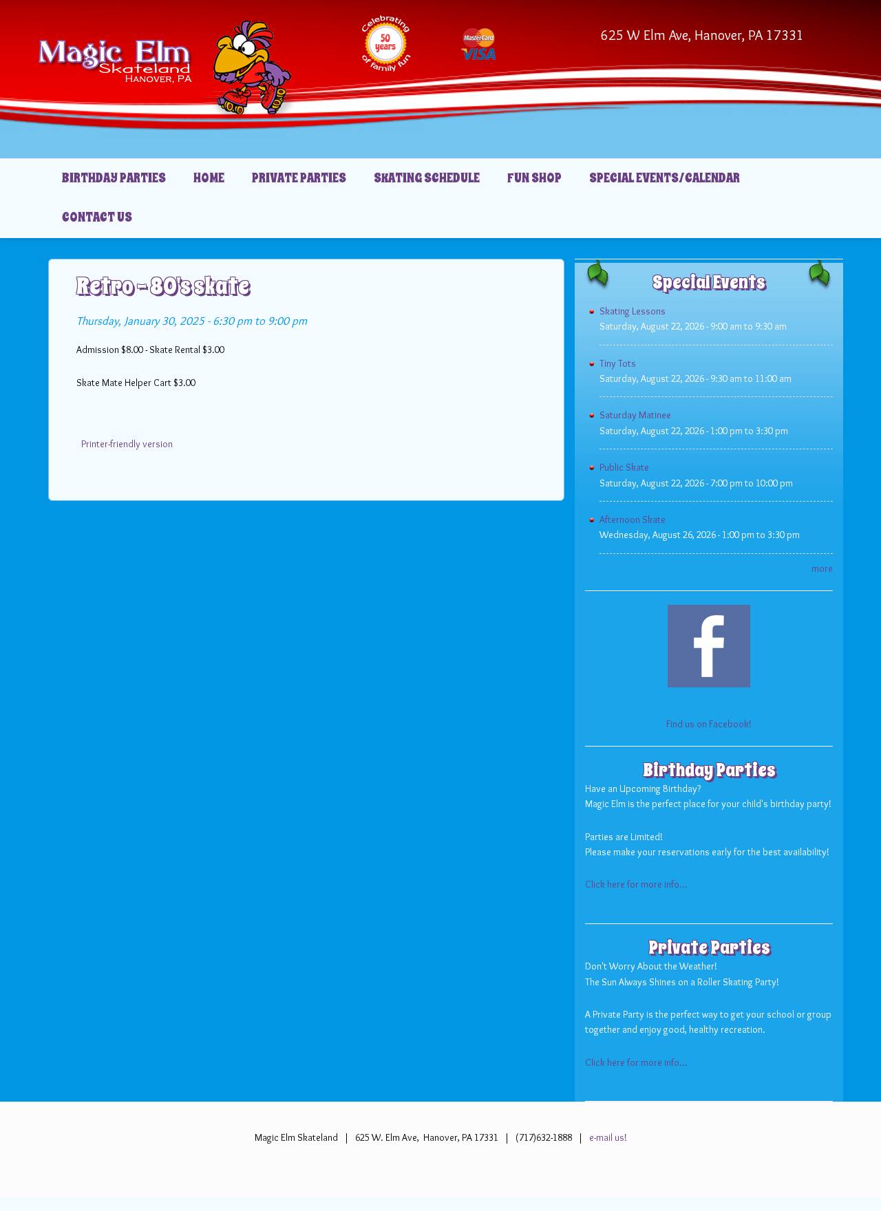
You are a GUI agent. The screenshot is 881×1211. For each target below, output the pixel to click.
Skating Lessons (632, 311)
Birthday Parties (114, 178)
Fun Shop (534, 178)
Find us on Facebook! (709, 724)
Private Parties (299, 178)
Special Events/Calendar (664, 178)
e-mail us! (607, 1137)
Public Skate (624, 467)
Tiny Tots (617, 363)
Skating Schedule (427, 178)
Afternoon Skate (632, 519)
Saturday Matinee (635, 415)
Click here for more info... (636, 884)
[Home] (166, 67)
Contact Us (97, 217)
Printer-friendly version (127, 444)
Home (208, 178)
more (822, 568)
